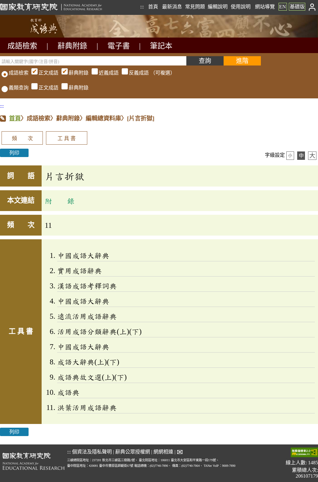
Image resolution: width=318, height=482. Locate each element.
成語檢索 (22, 46)
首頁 (153, 6)
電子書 (118, 46)
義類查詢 (19, 87)
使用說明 (241, 6)
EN (282, 6)
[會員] (312, 6)
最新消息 (172, 6)
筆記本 (161, 46)
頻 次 (22, 139)
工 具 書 (66, 139)
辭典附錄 (72, 46)
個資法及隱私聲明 (92, 451)
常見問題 (195, 6)
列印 (14, 152)
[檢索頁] (31, 35)
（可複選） (107, 72)
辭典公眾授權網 (132, 451)
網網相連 (163, 451)
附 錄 (60, 201)
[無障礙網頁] (304, 453)
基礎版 (297, 6)
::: (142, 6)
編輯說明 (218, 6)
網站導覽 (265, 6)
